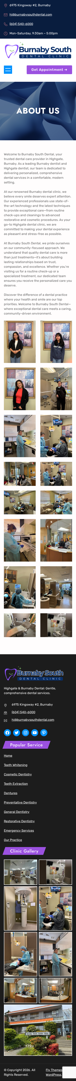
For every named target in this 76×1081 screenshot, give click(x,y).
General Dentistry (16, 812)
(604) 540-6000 (21, 24)
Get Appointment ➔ (49, 70)
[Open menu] (8, 70)
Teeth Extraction (16, 784)
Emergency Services (19, 830)
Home (8, 755)
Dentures (10, 793)
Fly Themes (54, 1070)
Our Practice (13, 840)
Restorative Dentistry (19, 821)
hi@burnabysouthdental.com (31, 14)
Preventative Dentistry (20, 802)
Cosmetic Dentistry (18, 774)
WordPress (53, 1075)
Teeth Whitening (15, 765)
